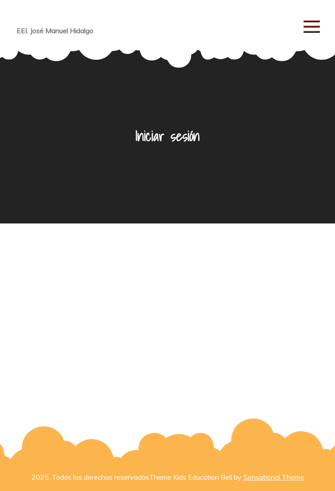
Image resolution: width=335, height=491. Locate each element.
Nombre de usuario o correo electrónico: (129, 271)
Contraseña (87, 310)
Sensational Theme (273, 477)
